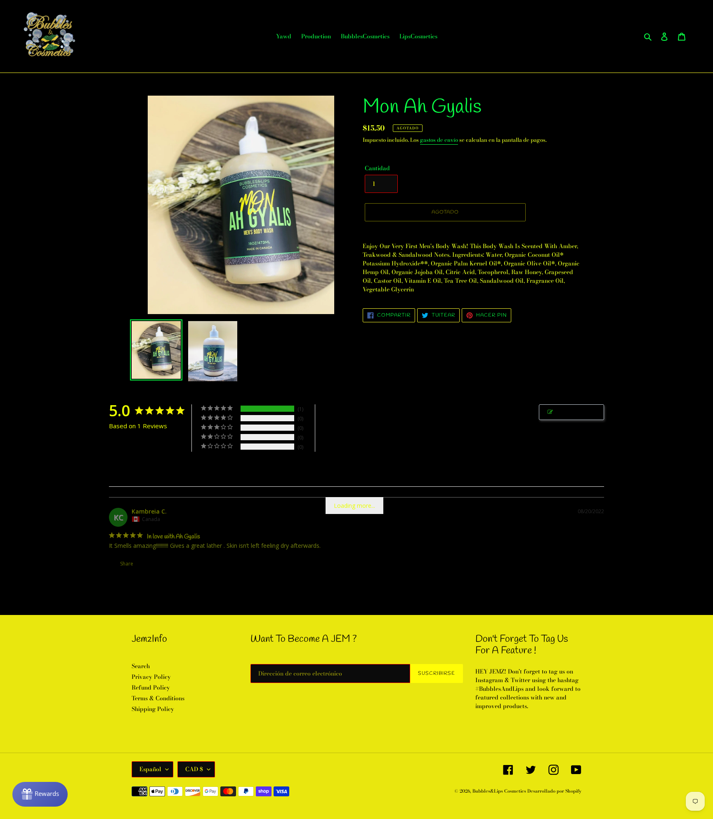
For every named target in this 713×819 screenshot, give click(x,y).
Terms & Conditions (158, 698)
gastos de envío (439, 140)
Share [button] (126, 563)
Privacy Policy (151, 676)
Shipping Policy (153, 708)
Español (150, 769)
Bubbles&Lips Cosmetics (499, 791)
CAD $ (194, 769)
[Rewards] (40, 794)
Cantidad (377, 168)
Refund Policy (151, 687)
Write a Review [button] (575, 412)
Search (141, 666)
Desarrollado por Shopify (554, 791)
